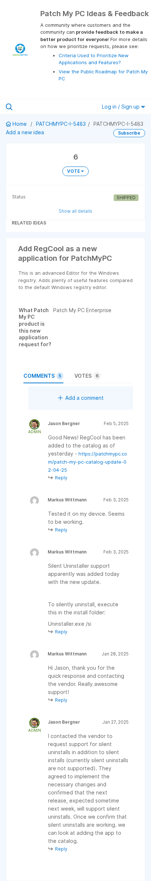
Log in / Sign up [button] (121, 106)
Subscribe (129, 133)
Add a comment (84, 398)
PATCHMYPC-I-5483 (61, 124)
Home (19, 124)
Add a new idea (25, 132)
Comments (42, 376)
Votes (86, 376)
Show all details (75, 211)
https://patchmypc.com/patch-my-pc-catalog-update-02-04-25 (87, 462)
